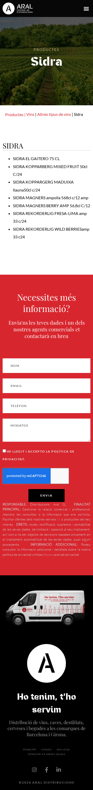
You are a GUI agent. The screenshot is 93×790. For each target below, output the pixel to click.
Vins (30, 114)
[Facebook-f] (46, 769)
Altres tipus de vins (54, 114)
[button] (86, 8)
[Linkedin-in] (58, 769)
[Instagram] (34, 769)
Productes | (15, 114)
